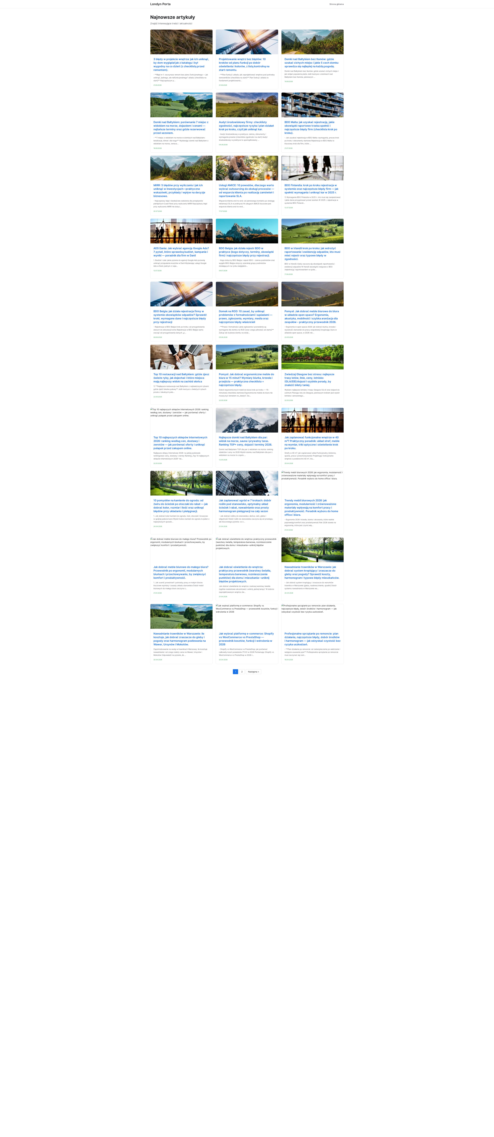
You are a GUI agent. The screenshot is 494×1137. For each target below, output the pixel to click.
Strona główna (336, 4)
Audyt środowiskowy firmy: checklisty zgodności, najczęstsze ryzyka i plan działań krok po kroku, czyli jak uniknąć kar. (246, 126)
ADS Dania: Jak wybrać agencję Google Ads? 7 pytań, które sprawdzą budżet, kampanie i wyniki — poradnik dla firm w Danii (181, 252)
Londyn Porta (160, 4)
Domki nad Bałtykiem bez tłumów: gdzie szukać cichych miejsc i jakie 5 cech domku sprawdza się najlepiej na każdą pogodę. (311, 63)
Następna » (253, 671)
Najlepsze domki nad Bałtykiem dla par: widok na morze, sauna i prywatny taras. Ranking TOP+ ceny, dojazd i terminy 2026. (245, 441)
